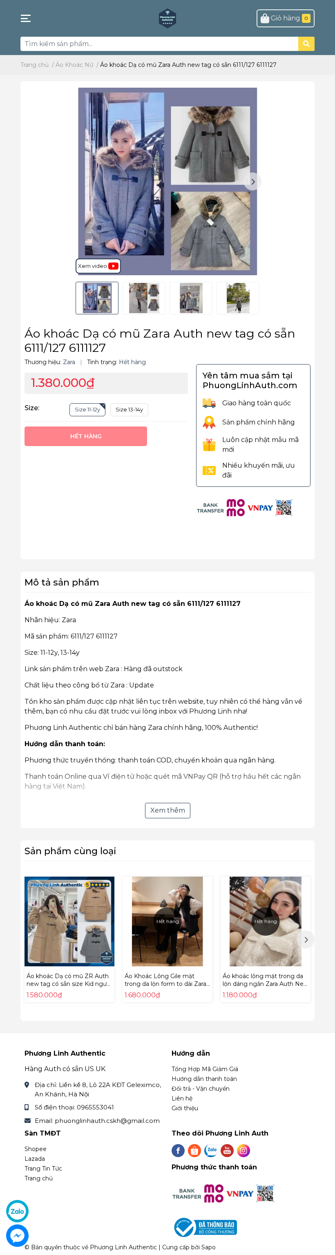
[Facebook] (178, 1150)
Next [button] (252, 181)
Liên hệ (182, 1098)
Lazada (35, 1158)
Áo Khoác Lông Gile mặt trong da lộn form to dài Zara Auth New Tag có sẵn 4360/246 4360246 (165, 988)
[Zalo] (210, 1150)
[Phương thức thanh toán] (245, 507)
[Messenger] (17, 1235)
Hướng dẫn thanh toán (204, 1079)
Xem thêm (167, 810)
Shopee (36, 1149)
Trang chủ (39, 1178)
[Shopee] (194, 1150)
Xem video (93, 266)
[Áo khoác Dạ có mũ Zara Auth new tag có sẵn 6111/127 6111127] (167, 181)
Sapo (208, 1247)
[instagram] (243, 1150)
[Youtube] (227, 1150)
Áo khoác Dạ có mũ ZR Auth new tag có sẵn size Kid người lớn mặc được (69, 984)
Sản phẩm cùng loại (70, 851)
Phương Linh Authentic (123, 1247)
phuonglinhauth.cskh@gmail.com (107, 1121)
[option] (167, 181)
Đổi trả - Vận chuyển (201, 1088)
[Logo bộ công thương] (205, 1227)
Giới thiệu (185, 1108)
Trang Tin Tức (43, 1168)
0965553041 (95, 1107)
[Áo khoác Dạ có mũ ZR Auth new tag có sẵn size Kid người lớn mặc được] (69, 921)
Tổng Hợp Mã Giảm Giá (205, 1069)
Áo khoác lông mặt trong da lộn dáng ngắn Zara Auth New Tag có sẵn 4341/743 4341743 (265, 984)
